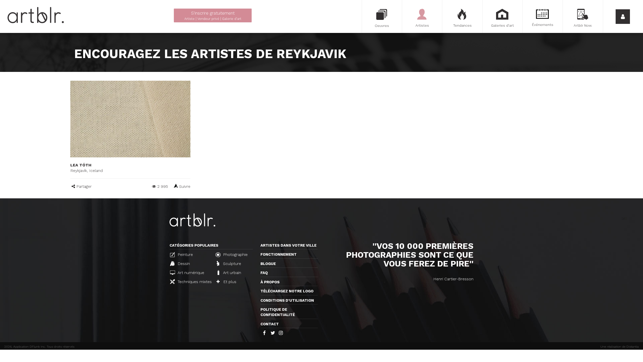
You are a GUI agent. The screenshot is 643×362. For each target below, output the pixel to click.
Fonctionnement (278, 254)
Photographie (235, 254)
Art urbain (231, 272)
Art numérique (190, 272)
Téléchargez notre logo (286, 291)
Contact (269, 324)
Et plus (229, 281)
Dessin (183, 263)
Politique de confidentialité (277, 312)
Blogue (268, 263)
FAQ (264, 272)
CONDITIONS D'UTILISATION (287, 300)
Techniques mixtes (193, 281)
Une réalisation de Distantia (619, 346)
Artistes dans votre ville (288, 245)
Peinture (184, 254)
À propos (270, 282)
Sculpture (231, 263)
